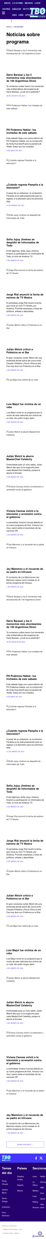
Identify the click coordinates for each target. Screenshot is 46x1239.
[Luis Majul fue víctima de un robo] (25, 388)
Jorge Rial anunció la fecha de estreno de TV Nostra (24, 296)
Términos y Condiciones (9, 1226)
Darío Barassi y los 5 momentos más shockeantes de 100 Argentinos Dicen (23, 78)
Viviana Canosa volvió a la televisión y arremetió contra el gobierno (24, 514)
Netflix (42, 1176)
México (17, 1233)
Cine (42, 1193)
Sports (42, 1198)
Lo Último (17, 3)
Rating (35, 1202)
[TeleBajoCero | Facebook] (1, 20)
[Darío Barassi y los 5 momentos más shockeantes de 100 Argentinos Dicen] (25, 59)
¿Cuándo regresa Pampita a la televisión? (24, 186)
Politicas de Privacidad (10, 1229)
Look (38, 3)
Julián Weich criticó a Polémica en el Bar (19, 350)
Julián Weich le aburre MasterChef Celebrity (20, 457)
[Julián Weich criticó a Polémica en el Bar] (25, 334)
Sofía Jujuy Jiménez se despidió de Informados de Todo (22, 242)
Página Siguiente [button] (25, 1144)
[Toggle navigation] (3, 13)
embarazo (6, 1207)
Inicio (7, 3)
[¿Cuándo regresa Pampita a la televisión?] (25, 169)
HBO (42, 1187)
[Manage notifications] (40, 1233)
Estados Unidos (8, 1233)
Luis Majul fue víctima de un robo (23, 405)
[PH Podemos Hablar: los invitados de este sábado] (25, 114)
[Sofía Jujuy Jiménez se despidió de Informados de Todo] (25, 224)
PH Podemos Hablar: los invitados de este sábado (21, 131)
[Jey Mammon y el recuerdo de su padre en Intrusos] (25, 553)
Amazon (36, 1207)
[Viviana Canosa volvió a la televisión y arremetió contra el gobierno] (25, 495)
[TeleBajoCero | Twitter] (7, 20)
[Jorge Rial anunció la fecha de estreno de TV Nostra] (25, 279)
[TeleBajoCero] (11, 1158)
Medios (29, 3)
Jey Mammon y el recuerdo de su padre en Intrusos (24, 570)
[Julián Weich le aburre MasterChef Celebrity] (25, 440)
